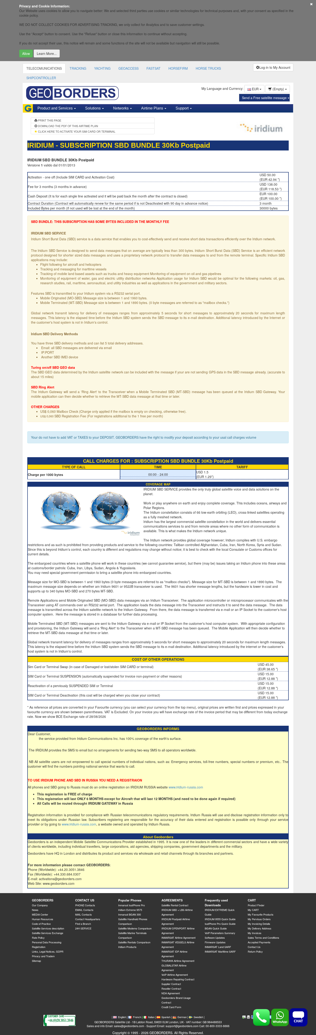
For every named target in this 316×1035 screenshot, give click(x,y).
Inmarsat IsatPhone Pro (131, 905)
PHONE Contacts (85, 905)
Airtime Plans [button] (152, 108)
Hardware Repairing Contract (177, 979)
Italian (151, 1017)
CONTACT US (84, 900)
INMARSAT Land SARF (218, 947)
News (35, 910)
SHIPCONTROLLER (41, 77)
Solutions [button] (93, 108)
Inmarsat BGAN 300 (129, 914)
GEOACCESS (128, 68)
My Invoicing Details (259, 924)
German (182, 1017)
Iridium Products (127, 947)
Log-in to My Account (274, 67)
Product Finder (256, 905)
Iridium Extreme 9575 (130, 910)
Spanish (165, 1017)
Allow (26, 53)
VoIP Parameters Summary (220, 933)
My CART (253, 910)
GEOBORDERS (42, 900)
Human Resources (42, 919)
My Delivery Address (259, 928)
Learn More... (47, 53)
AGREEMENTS (172, 900)
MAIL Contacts (83, 914)
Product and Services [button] (55, 108)
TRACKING (78, 68)
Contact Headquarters (87, 919)
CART (252, 900)
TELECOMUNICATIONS (44, 68)
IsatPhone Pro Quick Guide (220, 924)
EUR (255, 89)
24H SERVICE (83, 928)
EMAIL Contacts (84, 910)
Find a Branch (83, 924)
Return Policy (255, 951)
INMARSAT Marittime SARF (220, 951)
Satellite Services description (48, 928)
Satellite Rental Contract (174, 905)
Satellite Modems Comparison (135, 928)
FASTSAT (153, 68)
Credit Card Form (171, 1007)
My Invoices (254, 933)
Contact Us (254, 947)
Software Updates (215, 937)
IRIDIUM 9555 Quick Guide (220, 919)
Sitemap (36, 961)
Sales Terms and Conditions (263, 937)
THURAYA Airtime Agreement (177, 961)
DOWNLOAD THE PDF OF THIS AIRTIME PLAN (67, 126)
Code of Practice (41, 924)
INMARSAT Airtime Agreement (178, 937)
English (122, 1017)
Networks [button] (121, 108)
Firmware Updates (215, 942)
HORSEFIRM (178, 68)
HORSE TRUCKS (208, 68)
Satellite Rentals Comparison (134, 942)
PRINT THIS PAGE (49, 120)
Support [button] (182, 108)
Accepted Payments (259, 942)
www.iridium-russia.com (186, 787)
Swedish (198, 1017)
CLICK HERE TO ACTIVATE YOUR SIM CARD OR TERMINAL (76, 131)
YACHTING (102, 68)
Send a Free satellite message (265, 97)
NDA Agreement (170, 993)
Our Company (40, 905)
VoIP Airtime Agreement (174, 974)
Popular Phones (129, 900)
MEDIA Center (40, 914)
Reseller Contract (171, 988)
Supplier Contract (171, 984)
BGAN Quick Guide (216, 928)
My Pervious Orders (259, 919)
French (137, 1017)
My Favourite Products (260, 914)
